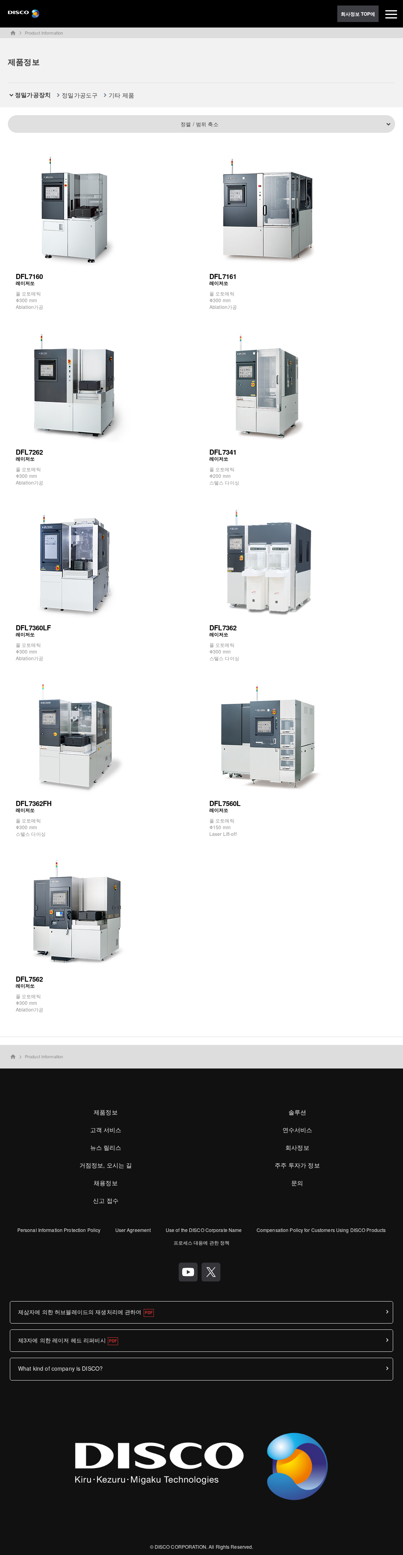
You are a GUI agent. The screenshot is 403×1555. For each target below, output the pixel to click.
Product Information (44, 32)
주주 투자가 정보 (297, 1165)
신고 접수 (105, 1200)
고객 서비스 (106, 1129)
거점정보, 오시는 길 (105, 1165)
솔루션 (297, 1112)
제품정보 (106, 1112)
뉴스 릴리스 (106, 1147)
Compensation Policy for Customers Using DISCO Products (321, 1229)
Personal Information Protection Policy (59, 1229)
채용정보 (106, 1183)
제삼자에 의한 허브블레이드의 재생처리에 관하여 (80, 1311)
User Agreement (133, 1229)
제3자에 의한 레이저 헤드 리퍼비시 (62, 1340)
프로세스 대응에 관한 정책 (202, 1242)
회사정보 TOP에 (358, 13)
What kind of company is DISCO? (60, 1368)
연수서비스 (297, 1129)
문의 (297, 1183)
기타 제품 (121, 95)
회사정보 (297, 1147)
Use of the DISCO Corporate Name (204, 1229)
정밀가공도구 (80, 95)
